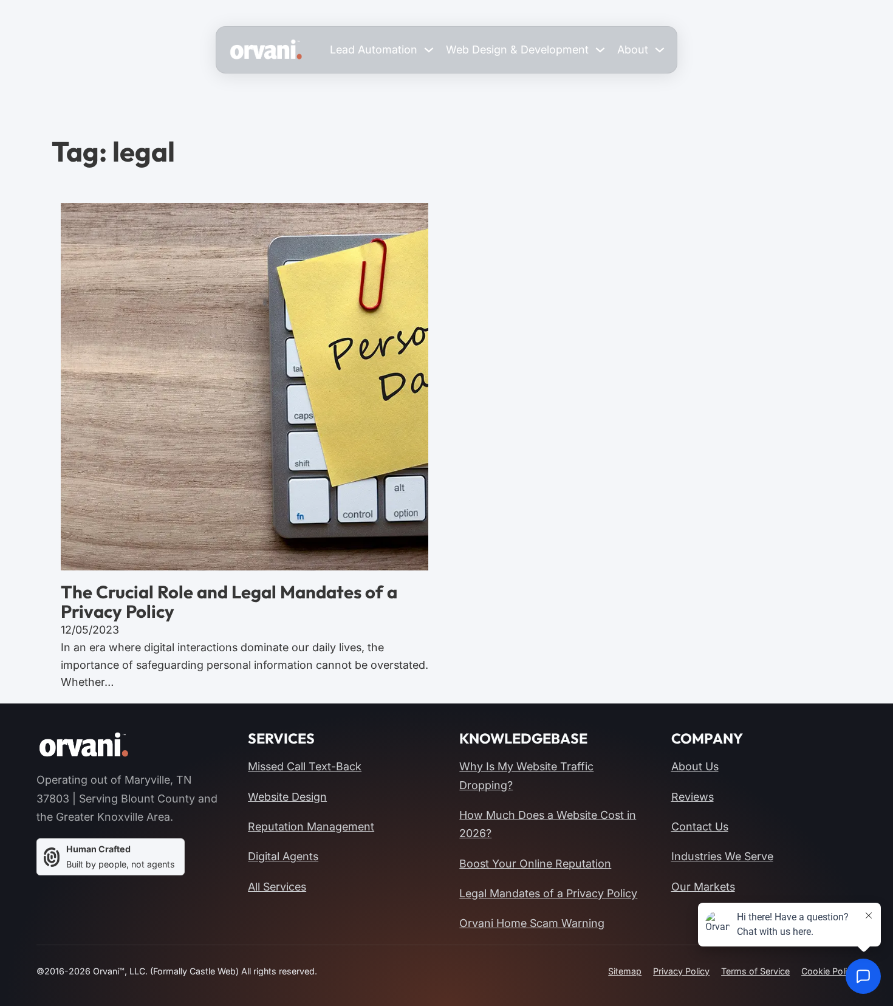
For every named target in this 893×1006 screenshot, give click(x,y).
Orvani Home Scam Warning (531, 923)
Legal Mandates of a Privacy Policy (548, 893)
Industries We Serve (722, 856)
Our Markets (703, 886)
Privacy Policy (681, 971)
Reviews (692, 796)
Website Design (287, 796)
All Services (277, 886)
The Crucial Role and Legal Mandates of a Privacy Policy (229, 602)
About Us (695, 766)
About (632, 49)
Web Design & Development (517, 49)
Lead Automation (373, 49)
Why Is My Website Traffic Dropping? (526, 775)
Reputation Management (311, 826)
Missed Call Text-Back (304, 766)
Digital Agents (283, 856)
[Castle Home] (83, 745)
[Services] (428, 49)
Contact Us (699, 826)
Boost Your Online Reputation (535, 863)
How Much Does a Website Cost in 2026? (547, 824)
